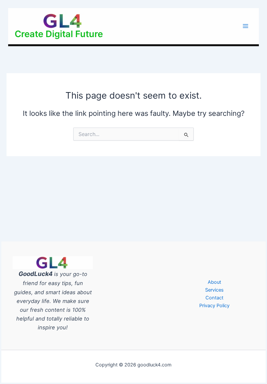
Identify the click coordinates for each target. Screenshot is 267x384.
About (214, 282)
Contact (214, 298)
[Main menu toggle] (245, 26)
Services (214, 290)
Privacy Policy (214, 306)
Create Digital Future (59, 33)
